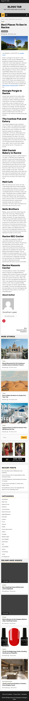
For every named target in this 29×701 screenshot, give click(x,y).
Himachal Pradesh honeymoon (21, 330)
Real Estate (5, 541)
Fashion (4, 519)
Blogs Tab (14, 6)
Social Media (5, 546)
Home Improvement (7, 529)
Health (3, 526)
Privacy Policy (16, 694)
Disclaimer (24, 694)
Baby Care (4, 502)
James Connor (13, 367)
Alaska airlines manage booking (10, 85)
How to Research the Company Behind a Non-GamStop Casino (14, 620)
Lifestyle (4, 534)
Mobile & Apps (5, 536)
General (4, 524)
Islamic (4, 531)
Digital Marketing (6, 514)
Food (3, 521)
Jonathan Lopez (12, 34)
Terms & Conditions (7, 694)
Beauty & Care (5, 504)
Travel (2, 21)
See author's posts (9, 316)
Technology (5, 551)
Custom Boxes (6, 509)
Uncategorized (5, 556)
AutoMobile (5, 499)
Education (4, 517)
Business (4, 507)
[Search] (27, 15)
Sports (3, 549)
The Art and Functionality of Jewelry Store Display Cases (14, 684)
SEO (3, 544)
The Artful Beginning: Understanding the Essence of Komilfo (14, 652)
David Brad (13, 591)
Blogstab (18, 697)
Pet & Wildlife (5, 539)
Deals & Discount (6, 512)
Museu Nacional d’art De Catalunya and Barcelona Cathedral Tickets (13, 364)
